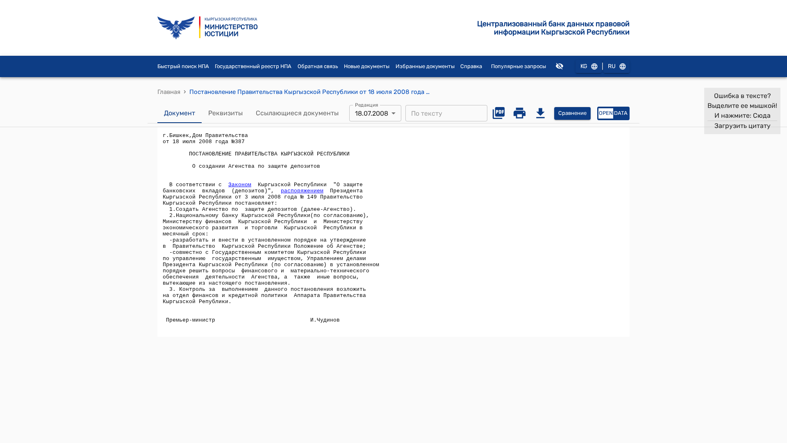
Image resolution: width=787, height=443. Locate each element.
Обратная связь (318, 66)
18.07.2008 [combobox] (371, 113)
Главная (168, 92)
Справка (471, 66)
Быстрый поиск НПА (183, 66)
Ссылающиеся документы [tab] (297, 113)
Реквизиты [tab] (225, 113)
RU (612, 66)
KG (583, 66)
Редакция (366, 105)
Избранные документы (425, 66)
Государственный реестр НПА (253, 66)
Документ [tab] (179, 113)
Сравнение (572, 113)
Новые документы (366, 66)
